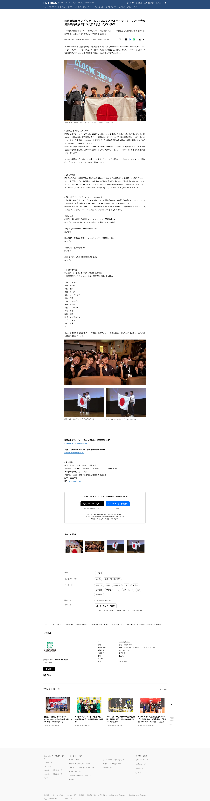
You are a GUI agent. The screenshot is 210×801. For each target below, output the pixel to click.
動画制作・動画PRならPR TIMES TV (79, 764)
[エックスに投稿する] (126, 39)
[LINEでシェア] (134, 39)
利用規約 (81, 795)
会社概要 (46, 795)
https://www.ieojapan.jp (102, 600)
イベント (99, 573)
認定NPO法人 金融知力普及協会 (76, 625)
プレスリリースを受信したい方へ (53, 770)
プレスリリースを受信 (134, 3)
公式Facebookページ (142, 760)
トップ (47, 625)
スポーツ (137, 7)
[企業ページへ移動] (50, 647)
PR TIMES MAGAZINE (75, 772)
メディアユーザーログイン (92, 504)
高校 (138, 590)
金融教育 (99, 594)
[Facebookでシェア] (130, 39)
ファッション (99, 7)
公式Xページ (139, 769)
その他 (98, 579)
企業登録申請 (149, 3)
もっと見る (163, 689)
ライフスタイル (111, 7)
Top (45, 7)
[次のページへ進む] (172, 705)
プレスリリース (57, 625)
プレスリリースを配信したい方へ (53, 774)
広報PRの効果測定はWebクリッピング (80, 776)
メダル (126, 585)
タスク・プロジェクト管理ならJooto (114, 760)
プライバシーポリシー (58, 795)
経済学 (135, 585)
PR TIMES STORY (74, 760)
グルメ (129, 7)
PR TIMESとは (48, 762)
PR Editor (71, 779)
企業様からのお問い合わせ (117, 795)
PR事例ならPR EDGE (109, 768)
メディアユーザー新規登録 (118, 504)
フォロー (49, 669)
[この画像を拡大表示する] (74, 546)
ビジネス (122, 7)
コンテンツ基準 (72, 795)
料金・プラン (48, 766)
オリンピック (128, 590)
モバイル (63, 7)
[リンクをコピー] (144, 39)
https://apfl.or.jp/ (75, 481)
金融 (108, 585)
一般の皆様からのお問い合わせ (137, 795)
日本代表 (99, 590)
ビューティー (87, 7)
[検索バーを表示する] (165, 2)
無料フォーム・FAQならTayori (112, 764)
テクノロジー (53, 7)
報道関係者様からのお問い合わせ (97, 795)
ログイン (159, 3)
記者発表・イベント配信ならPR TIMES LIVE (81, 768)
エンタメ (78, 7)
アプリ (70, 7)
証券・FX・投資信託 (112, 579)
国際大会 (99, 585)
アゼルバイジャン (112, 590)
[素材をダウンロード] (140, 39)
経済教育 (117, 585)
